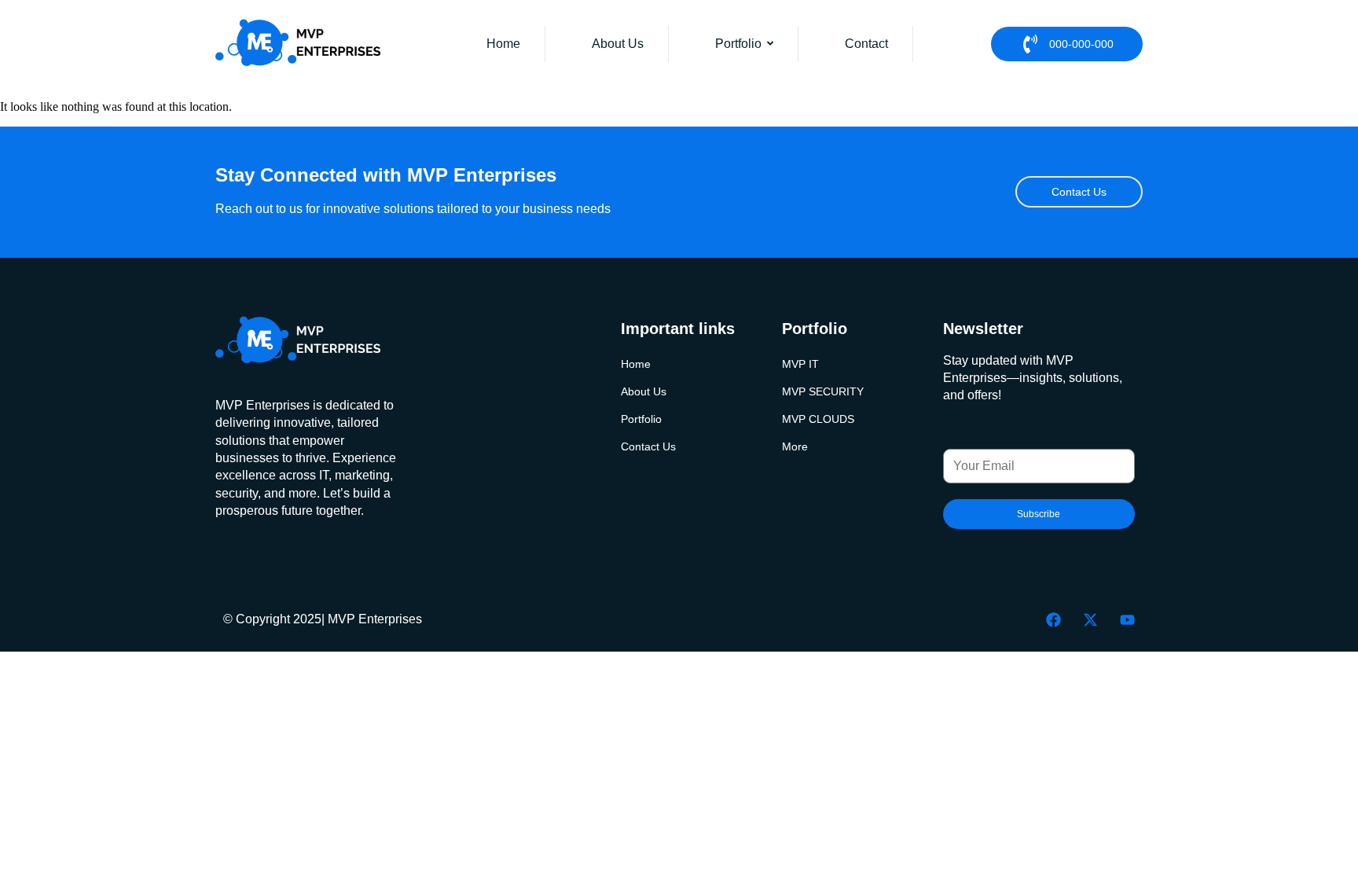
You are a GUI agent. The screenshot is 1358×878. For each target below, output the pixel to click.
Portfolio (641, 419)
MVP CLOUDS (818, 419)
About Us (643, 392)
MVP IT (800, 364)
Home (636, 364)
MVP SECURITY (823, 392)
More (795, 447)
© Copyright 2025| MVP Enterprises (322, 619)
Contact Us (648, 447)
